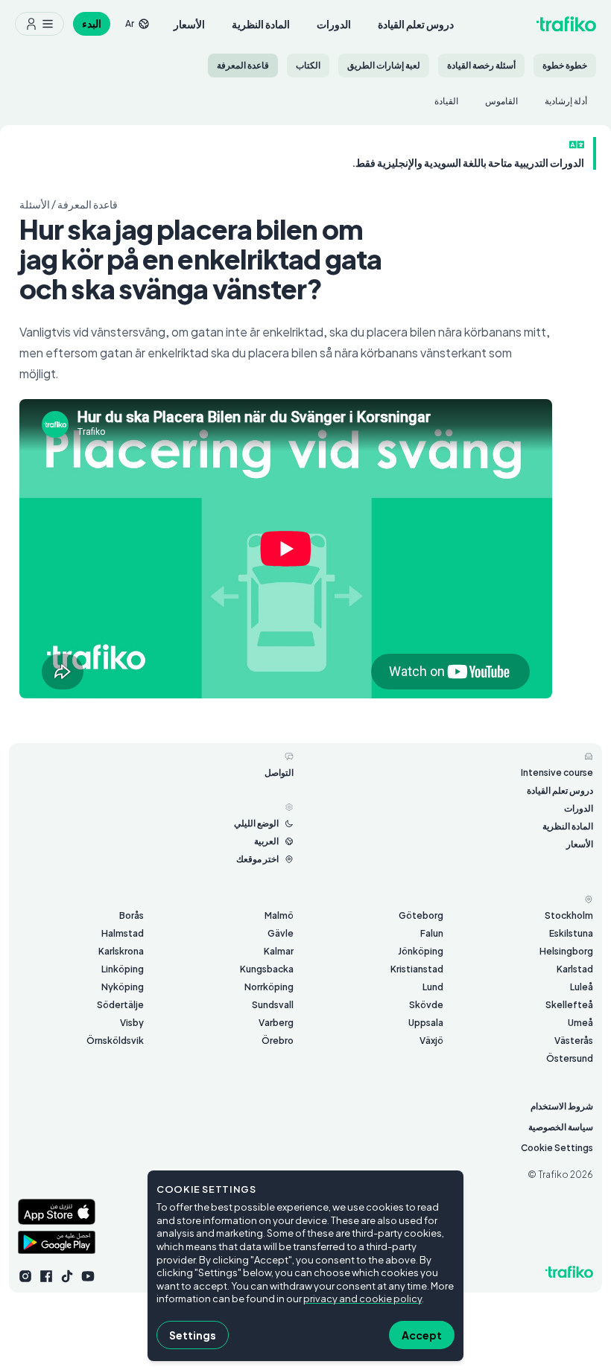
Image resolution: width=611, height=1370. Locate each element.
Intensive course (557, 772)
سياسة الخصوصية (560, 1126)
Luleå (581, 987)
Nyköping (122, 987)
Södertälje (120, 1004)
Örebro (278, 1040)
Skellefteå (569, 1004)
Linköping (122, 969)
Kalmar (279, 951)
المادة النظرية (261, 24)
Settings (192, 1335)
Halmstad (122, 933)
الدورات (334, 24)
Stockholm (569, 915)
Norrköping (269, 987)
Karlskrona (121, 951)
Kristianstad (416, 969)
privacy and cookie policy (362, 1298)
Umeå (580, 1022)
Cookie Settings (557, 1147)
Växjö (431, 1040)
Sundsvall (273, 1004)
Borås (131, 915)
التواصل (279, 772)
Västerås (573, 1040)
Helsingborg (566, 951)
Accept (422, 1335)
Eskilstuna (571, 933)
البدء (91, 23)
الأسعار (189, 24)
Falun (431, 933)
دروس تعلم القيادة (416, 24)
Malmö (279, 915)
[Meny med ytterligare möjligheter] (39, 24)
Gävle (280, 933)
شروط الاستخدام (562, 1106)
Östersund (569, 1058)
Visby (132, 1022)
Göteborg (421, 915)
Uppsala (425, 1022)
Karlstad (575, 969)
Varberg (276, 1022)
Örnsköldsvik (115, 1040)
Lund (432, 987)
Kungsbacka (267, 969)
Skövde (426, 1004)
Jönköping (420, 951)
